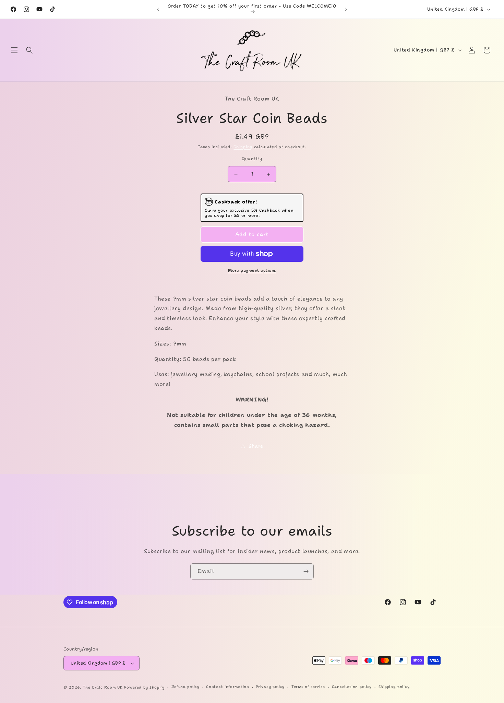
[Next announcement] (345, 9)
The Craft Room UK (103, 687)
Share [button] (256, 446)
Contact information (227, 686)
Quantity (252, 159)
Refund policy (185, 686)
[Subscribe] (305, 571)
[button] (14, 50)
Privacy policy (270, 686)
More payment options (252, 270)
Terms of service (308, 686)
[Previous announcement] (158, 9)
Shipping (242, 147)
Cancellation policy (352, 686)
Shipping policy (394, 686)
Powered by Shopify (144, 687)
